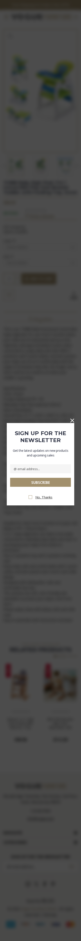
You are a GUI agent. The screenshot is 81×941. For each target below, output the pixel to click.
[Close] (72, 419)
